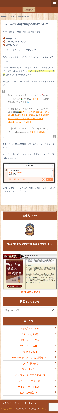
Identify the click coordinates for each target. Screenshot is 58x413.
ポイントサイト (28, 386)
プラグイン (29, 351)
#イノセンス (36, 99)
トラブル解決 (29, 363)
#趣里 (39, 115)
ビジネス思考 (29, 334)
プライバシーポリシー (11, 403)
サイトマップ (30, 403)
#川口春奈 (30, 115)
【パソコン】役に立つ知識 (28, 375)
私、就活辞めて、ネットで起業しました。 (27, 409)
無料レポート (29, 340)
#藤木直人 (21, 115)
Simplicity (28, 369)
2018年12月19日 (37, 132)
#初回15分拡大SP (35, 118)
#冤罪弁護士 (38, 112)
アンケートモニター (28, 380)
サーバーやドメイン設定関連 (29, 357)
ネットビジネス (28, 328)
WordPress (28, 345)
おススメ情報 (28, 392)
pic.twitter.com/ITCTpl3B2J (20, 122)
